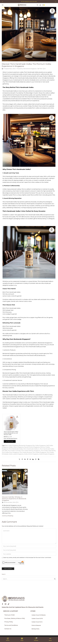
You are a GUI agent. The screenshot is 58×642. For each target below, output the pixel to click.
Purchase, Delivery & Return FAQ (14, 618)
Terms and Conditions (11, 625)
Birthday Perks (35, 628)
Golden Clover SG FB (37, 618)
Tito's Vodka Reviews (25, 452)
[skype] (38, 459)
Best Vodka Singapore (12, 445)
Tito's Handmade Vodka (16, 449)
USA (4, 10)
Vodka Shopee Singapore (46, 454)
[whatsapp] (35, 459)
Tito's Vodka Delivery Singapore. (30, 450)
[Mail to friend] (30, 459)
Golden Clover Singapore (16, 447)
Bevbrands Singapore (29, 68)
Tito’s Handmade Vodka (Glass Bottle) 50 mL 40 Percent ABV (11, 433)
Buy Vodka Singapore (39, 445)
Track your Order (9, 615)
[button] (2, 1)
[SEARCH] (54, 578)
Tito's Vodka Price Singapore (10, 452)
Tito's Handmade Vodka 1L (31, 449)
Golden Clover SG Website (39, 615)
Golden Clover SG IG (37, 622)
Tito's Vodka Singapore (39, 452)
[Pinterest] (27, 459)
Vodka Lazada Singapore (16, 454)
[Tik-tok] (8, 604)
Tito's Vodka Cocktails (14, 450)
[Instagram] (5, 604)
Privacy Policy (8, 622)
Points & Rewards (36, 625)
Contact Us (7, 628)
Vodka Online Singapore (31, 454)
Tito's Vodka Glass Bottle (48, 450)
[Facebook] (22, 459)
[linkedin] (33, 459)
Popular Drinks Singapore (31, 447)
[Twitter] (20, 459)
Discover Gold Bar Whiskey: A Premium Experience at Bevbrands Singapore (14, 498)
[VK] (25, 459)
